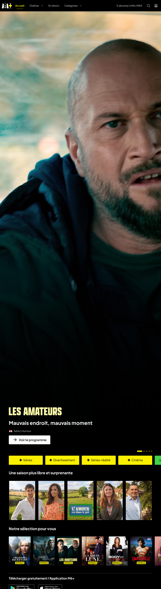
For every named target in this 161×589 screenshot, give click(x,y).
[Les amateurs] (68, 551)
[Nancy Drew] (44, 551)
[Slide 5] (151, 451)
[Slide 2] (144, 451)
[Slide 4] (149, 451)
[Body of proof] (117, 551)
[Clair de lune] (93, 551)
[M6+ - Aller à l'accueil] (7, 5)
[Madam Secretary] (20, 551)
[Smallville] (141, 551)
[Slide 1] (139, 451)
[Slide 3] (146, 451)
